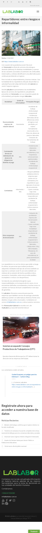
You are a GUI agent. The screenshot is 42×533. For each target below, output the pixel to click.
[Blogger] (30, 2)
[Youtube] (23, 2)
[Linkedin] (19, 2)
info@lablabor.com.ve (13, 302)
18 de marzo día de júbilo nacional (15, 446)
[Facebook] (7, 2)
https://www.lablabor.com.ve (14, 62)
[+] (21, 330)
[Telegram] (15, 2)
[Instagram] (26, 2)
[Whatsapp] (11, 2)
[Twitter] (3, 2)
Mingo (27, 518)
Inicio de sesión (34, 5)
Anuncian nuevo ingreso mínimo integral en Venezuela (21, 437)
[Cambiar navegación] (37, 11)
